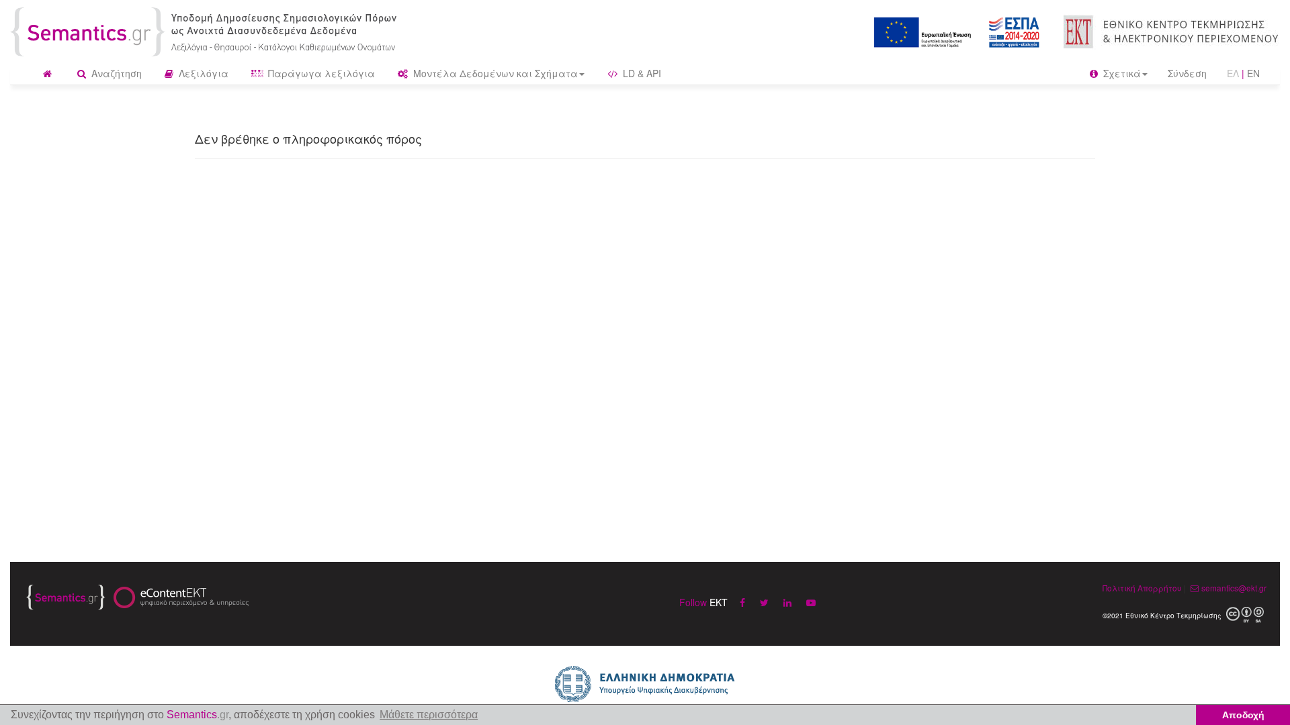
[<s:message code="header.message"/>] (206, 30)
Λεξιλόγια (202, 73)
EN (1253, 73)
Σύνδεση (1187, 73)
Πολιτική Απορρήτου (1142, 587)
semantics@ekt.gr (1233, 587)
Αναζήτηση (115, 73)
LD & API (640, 73)
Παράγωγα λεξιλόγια (320, 73)
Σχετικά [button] (1121, 73)
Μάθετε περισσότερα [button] (429, 714)
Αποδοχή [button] (1243, 715)
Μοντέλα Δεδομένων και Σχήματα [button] (494, 73)
